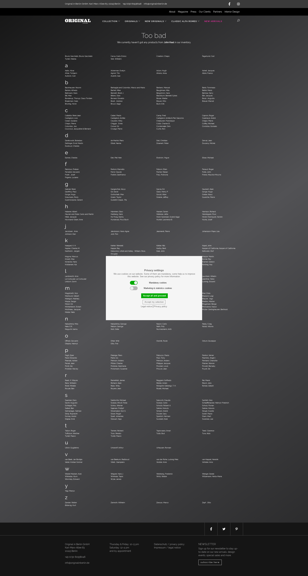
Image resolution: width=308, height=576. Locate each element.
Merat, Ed (69, 304)
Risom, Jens (206, 383)
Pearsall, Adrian (71, 360)
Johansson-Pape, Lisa (210, 231)
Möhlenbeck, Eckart (73, 307)
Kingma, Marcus (71, 256)
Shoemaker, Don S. (118, 411)
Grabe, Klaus (207, 194)
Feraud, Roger (208, 169)
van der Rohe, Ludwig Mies (167, 459)
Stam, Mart (206, 416)
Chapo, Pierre (207, 121)
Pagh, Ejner (69, 355)
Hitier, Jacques (71, 217)
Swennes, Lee (207, 419)
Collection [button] (109, 21)
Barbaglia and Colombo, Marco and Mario (128, 87)
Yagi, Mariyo (70, 491)
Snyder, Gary (161, 414)
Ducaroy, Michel (208, 143)
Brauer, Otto (161, 101)
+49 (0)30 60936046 (75, 557)
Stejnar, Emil (70, 419)
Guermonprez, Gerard (74, 200)
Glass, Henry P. (162, 192)
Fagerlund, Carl (208, 56)
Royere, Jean (116, 388)
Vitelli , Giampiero (118, 462)
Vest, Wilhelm (116, 59)
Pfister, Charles (117, 363)
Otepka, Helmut (71, 343)
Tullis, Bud (160, 433)
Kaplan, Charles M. (72, 248)
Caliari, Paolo (116, 115)
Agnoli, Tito (115, 73)
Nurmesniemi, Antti (163, 329)
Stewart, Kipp (116, 419)
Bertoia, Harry (207, 93)
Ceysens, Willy (116, 121)
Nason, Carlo (161, 324)
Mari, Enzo (206, 293)
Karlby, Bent (161, 248)
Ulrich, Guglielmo (72, 448)
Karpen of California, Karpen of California (218, 248)
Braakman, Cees (71, 101)
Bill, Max (68, 95)
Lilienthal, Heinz (208, 279)
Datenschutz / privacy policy (169, 544)
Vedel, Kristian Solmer (73, 462)
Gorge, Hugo (207, 192)
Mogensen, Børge (209, 304)
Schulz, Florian (208, 405)
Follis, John (206, 172)
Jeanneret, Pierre (163, 231)
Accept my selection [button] (154, 302)
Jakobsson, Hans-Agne (120, 231)
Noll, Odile (115, 329)
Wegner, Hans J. (117, 474)
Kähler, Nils (160, 245)
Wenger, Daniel (208, 474)
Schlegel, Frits (70, 405)
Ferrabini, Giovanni (72, 172)
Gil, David (114, 192)
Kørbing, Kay (207, 264)
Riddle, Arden (161, 383)
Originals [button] (131, 21)
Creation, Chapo (163, 56)
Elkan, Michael (208, 158)
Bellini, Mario (207, 90)
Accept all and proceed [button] (154, 295)
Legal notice (146, 306)
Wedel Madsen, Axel (73, 474)
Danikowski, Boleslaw (73, 140)
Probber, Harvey (71, 369)
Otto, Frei (114, 343)
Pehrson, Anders (117, 360)
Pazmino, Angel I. (209, 358)
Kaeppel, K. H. (70, 245)
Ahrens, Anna (161, 73)
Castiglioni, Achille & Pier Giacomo (170, 118)
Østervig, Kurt (70, 505)
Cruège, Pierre (116, 129)
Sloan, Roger (116, 414)
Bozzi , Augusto (208, 98)
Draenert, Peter (162, 143)
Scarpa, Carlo (161, 403)
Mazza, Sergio (70, 301)
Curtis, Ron (160, 129)
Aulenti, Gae (115, 76)
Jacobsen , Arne (71, 231)
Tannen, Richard (117, 431)
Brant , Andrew (117, 101)
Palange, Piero (116, 355)
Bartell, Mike (116, 90)
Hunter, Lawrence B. (164, 219)
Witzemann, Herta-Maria (212, 476)
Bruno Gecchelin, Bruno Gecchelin (78, 56)
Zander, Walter (71, 502)
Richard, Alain (116, 383)
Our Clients (205, 11)
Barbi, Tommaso (208, 87)
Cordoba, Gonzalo (209, 126)
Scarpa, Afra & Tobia (119, 403)
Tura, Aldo (206, 433)
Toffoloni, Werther (72, 433)
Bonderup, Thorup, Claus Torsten (78, 98)
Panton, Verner (208, 355)
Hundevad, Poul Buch (119, 219)
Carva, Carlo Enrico (118, 56)
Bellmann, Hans (71, 93)
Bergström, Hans (163, 93)
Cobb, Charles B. (163, 123)
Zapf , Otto (206, 502)
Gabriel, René (70, 189)
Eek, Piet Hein (116, 158)
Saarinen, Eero (71, 400)
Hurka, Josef (207, 219)
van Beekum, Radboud (120, 459)
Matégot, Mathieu (72, 299)
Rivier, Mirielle (70, 386)
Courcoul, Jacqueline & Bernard (78, 129)
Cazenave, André (209, 118)
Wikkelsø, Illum (71, 476)
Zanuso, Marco (162, 502)
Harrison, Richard (209, 211)
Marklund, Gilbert (72, 296)
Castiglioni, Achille (118, 118)
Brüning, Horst (71, 104)
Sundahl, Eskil (162, 419)
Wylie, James (116, 479)
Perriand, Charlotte (209, 360)
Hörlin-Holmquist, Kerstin (212, 217)
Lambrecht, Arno (71, 276)
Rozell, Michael (162, 388)
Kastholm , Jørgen (72, 251)
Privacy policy (160, 306)
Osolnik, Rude (161, 341)
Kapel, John (206, 245)
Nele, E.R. (68, 326)
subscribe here (210, 562)
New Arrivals (213, 21)
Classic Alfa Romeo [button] (184, 21)
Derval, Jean (207, 140)
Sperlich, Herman (163, 416)
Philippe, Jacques (163, 363)
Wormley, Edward (72, 479)
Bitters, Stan (115, 95)
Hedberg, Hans (117, 214)
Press (193, 11)
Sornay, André (70, 416)
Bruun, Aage (116, 104)
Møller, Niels (70, 312)
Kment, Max (70, 259)
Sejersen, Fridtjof (117, 408)
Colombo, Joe (71, 126)
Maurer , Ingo (207, 299)
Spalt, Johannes (117, 416)
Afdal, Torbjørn (71, 73)
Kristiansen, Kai (71, 264)
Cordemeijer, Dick (163, 126)
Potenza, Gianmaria (118, 366)
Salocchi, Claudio (163, 400)
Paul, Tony (160, 358)
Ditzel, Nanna (116, 143)
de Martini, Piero (117, 140)
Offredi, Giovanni (71, 341)
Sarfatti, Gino (207, 400)
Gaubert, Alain (208, 189)
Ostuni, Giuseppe (209, 341)
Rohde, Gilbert (208, 386)
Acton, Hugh (161, 70)
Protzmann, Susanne (119, 369)
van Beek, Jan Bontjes (73, 459)
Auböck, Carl (70, 76)
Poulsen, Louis (162, 366)
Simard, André (162, 411)
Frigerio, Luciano (71, 177)
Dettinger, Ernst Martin (74, 143)
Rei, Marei (206, 380)
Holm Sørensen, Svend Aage (168, 217)
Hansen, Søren (162, 211)
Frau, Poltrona (162, 175)
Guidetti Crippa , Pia (119, 200)
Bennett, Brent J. (117, 93)
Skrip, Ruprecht (71, 414)
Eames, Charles (71, 158)
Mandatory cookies (158, 283)
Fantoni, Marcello (117, 169)
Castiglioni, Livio (71, 118)
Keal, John (160, 251)
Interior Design (232, 11)
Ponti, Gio (69, 366)
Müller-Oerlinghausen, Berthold (215, 309)
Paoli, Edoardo (71, 358)
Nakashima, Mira (71, 324)
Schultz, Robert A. (163, 405)
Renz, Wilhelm (70, 383)
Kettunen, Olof (208, 251)
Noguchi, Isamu (71, 329)
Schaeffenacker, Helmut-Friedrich (215, 403)
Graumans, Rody (71, 197)
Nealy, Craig (207, 324)
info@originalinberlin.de (155, 4)
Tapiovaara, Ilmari (163, 431)
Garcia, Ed (160, 189)
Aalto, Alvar (69, 70)
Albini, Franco (207, 73)
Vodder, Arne (161, 462)
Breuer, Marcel (208, 101)
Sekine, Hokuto (162, 408)
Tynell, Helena (70, 59)
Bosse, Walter (161, 98)
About (172, 11)
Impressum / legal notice (167, 547)
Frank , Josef (70, 175)
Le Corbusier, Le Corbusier (75, 279)
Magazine (183, 11)
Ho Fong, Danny (117, 217)
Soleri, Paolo (207, 414)
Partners (217, 11)
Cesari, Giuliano (71, 121)
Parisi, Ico (114, 358)
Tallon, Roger (70, 431)
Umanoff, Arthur (117, 448)
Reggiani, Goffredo (163, 380)
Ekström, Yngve (162, 158)
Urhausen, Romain (163, 448)
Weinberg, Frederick (164, 474)
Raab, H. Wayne (71, 380)
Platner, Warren (208, 363)
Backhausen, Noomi (73, 87)
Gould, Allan (161, 194)
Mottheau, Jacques (73, 309)
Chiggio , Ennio (117, 123)
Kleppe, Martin (208, 256)
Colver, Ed (115, 126)
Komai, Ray (206, 259)
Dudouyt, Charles (72, 146)
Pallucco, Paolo (162, 355)
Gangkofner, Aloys (118, 189)
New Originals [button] (154, 21)
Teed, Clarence (208, 431)
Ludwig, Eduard (208, 281)
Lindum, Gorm (71, 281)
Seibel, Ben (69, 408)
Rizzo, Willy (115, 386)
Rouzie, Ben (69, 388)
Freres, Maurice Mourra (211, 175)
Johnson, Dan (70, 234)
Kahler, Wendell (117, 245)
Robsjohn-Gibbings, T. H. (166, 386)
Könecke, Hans (71, 262)
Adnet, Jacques (208, 70)
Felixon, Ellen (161, 169)
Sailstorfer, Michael (118, 400)
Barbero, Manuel (163, 87)
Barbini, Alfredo (71, 90)
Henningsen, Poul (209, 214)
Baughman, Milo (163, 90)
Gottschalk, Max (117, 194)
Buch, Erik (160, 104)
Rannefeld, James (118, 380)
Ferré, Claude (116, 172)
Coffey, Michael (208, 123)
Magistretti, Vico (71, 293)
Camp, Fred (161, 115)
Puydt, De (206, 369)
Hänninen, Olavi (117, 211)
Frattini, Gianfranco (118, 175)
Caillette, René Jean (73, 115)
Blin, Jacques (207, 95)
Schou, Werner (117, 405)
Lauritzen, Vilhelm (209, 276)
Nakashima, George (118, 324)
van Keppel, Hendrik (210, 459)
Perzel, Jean (69, 363)
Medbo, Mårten (208, 301)
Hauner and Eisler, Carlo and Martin (79, 214)
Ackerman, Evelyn (118, 70)
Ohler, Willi (115, 341)
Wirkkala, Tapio (117, 476)
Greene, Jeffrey (162, 197)
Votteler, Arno (207, 462)
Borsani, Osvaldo (117, 98)
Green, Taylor (116, 197)
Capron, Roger (208, 115)
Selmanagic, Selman (73, 411)
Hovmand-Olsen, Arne (74, 219)
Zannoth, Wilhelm (118, 502)
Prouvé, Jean (161, 369)
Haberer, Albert (71, 211)
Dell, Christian (161, 140)
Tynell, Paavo (70, 436)
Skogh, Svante (208, 411)
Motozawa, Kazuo (209, 307)
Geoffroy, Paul (70, 192)
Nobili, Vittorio (208, 326)
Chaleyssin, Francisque (165, 121)
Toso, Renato (116, 433)
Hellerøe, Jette (162, 214)
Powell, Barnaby (208, 366)
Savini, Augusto (71, 403)
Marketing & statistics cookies (158, 288)
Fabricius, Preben (72, 169)
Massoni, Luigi (207, 296)
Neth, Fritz (160, 326)
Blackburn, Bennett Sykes (166, 95)
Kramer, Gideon (208, 262)
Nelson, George (117, 326)
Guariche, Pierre (208, 197)
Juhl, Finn (114, 234)
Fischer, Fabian (162, 172)
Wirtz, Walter (161, 476)
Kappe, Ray (115, 248)
